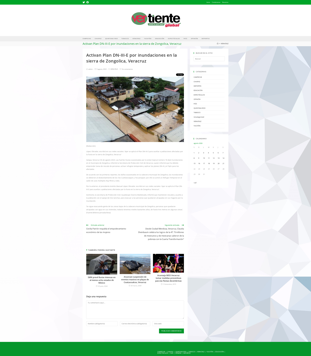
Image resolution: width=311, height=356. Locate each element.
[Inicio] (217, 43)
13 (218, 158)
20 (218, 163)
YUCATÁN (197, 126)
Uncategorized (199, 117)
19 (214, 163)
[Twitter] (84, 2)
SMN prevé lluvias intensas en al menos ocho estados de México (102, 280)
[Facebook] (87, 2)
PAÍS (195, 104)
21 (223, 163)
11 (209, 158)
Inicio (208, 2)
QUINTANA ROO (199, 108)
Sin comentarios (127, 69)
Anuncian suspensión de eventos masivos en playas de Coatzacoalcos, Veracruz (135, 280)
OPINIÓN (197, 99)
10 (204, 158)
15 (194, 163)
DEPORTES (197, 86)
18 (209, 163)
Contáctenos (216, 2)
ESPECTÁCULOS (199, 95)
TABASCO (197, 112)
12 (214, 158)
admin (90, 69)
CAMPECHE (198, 77)
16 (199, 163)
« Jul (195, 183)
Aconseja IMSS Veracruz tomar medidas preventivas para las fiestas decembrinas (168, 278)
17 (204, 163)
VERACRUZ (114, 69)
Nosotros (225, 2)
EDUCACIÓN (198, 90)
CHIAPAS (197, 81)
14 (223, 158)
